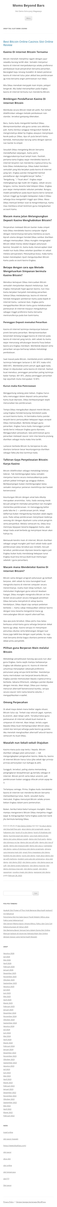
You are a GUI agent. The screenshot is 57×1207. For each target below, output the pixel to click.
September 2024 (10, 1023)
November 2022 (9, 1096)
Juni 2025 (7, 993)
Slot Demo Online (24, 826)
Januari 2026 (8, 970)
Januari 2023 (8, 1089)
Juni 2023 (7, 1072)
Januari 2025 (8, 1009)
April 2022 (7, 1109)
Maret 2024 (8, 1043)
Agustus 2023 (8, 1066)
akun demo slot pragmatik (32, 829)
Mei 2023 (7, 1076)
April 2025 (7, 1000)
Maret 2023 (8, 1082)
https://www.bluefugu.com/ (14, 1145)
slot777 (6, 1178)
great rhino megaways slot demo (36, 852)
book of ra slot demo (24, 832)
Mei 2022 (7, 1106)
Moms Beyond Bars (28, 5)
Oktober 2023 (9, 1059)
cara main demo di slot (39, 835)
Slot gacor (7, 1185)
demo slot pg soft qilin (29, 842)
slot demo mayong (37, 865)
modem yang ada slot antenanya (31, 859)
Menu (28, 18)
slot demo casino (29, 862)
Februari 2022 (9, 1115)
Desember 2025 (9, 973)
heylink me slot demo (12, 855)
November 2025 (9, 976)
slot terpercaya (9, 1172)
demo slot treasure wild (19, 845)
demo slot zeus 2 (36, 845)
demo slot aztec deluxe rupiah (15, 839)
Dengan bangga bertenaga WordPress (31, 1202)
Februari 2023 (9, 1086)
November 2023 (9, 1056)
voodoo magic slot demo (23, 872)
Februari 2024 (9, 1046)
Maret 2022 (8, 1112)
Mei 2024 (7, 1036)
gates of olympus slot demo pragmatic (28, 849)
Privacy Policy (8, 1202)
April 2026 (7, 963)
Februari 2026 (9, 966)
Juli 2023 (6, 1069)
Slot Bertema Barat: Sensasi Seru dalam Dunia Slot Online (26, 930)
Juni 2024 (7, 1033)
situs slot (7, 1159)
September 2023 (10, 1062)
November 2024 (9, 1016)
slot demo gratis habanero (18, 865)
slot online (7, 1165)
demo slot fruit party (37, 839)
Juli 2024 (6, 1029)
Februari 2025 (9, 1006)
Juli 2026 (6, 956)
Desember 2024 (9, 1013)
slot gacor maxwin (10, 1139)
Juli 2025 (6, 990)
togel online (8, 1132)
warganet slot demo (42, 872)
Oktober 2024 (9, 1019)
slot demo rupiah (31, 869)
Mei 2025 (7, 996)
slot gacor (7, 1152)
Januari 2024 (8, 1049)
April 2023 (7, 1079)
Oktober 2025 (9, 980)
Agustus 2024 (8, 1026)
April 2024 (7, 1039)
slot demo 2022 (15, 862)
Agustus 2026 (8, 953)
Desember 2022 (9, 1092)
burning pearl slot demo (19, 835)
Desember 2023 (9, 1053)
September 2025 (10, 983)
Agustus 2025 (8, 986)
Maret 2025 (8, 1003)
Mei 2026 (7, 960)
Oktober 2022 (9, 1099)
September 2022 (10, 1102)
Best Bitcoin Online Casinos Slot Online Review (28, 43)
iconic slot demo (28, 855)
